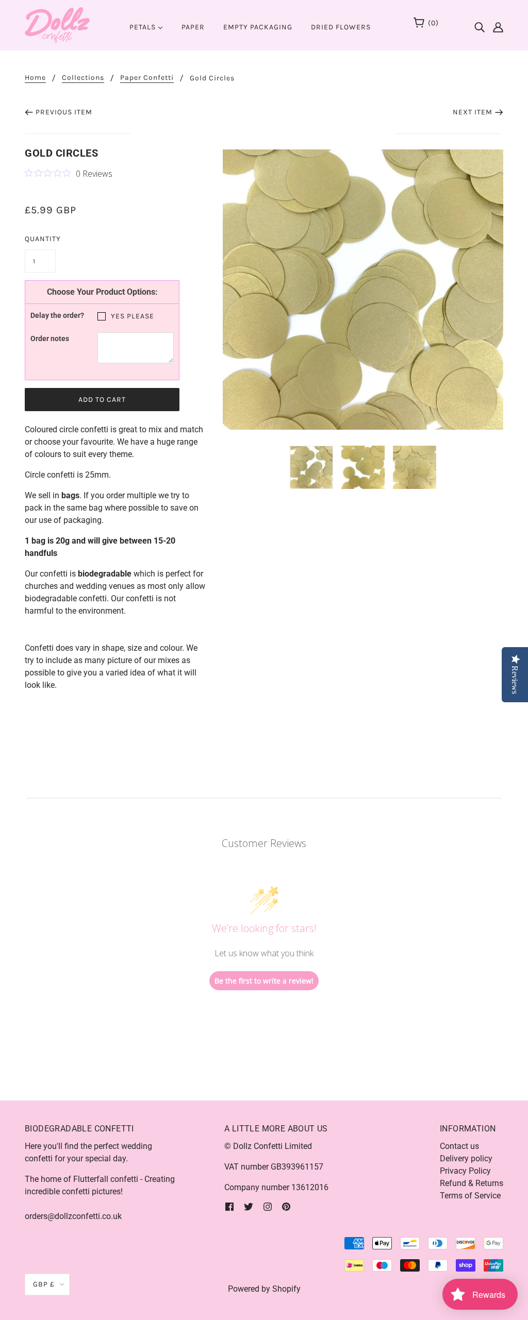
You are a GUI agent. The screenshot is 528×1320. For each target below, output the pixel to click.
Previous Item (64, 112)
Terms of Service (470, 1195)
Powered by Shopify (264, 1289)
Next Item (472, 112)
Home (35, 78)
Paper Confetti (147, 78)
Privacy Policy (465, 1171)
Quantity (40, 238)
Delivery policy (466, 1158)
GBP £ (44, 1284)
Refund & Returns (471, 1183)
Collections (83, 78)
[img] (479, 24)
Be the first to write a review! (264, 981)
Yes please (132, 316)
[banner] (57, 24)
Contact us (459, 1146)
